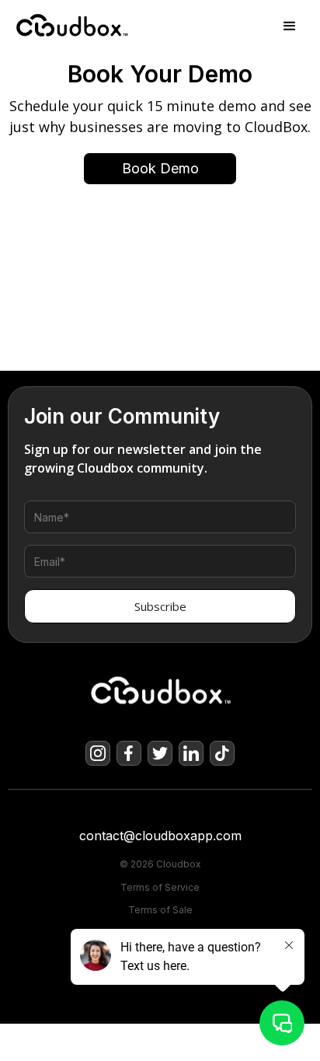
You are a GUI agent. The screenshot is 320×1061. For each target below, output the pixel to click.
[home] (52, 26)
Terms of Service (160, 887)
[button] (290, 26)
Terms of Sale (160, 910)
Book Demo (160, 168)
